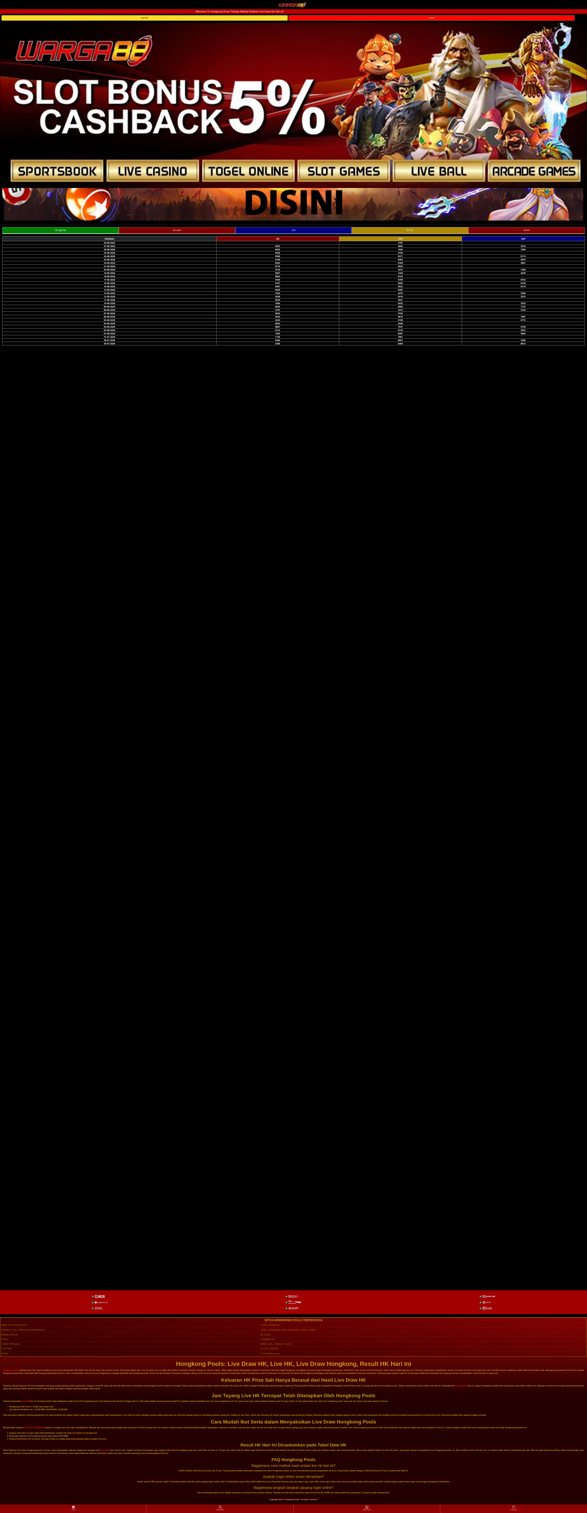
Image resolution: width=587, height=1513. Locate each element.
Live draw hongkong (34, 1427)
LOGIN (431, 18)
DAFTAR (144, 18)
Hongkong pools (11, 1370)
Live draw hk (461, 1386)
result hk (105, 1450)
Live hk (25, 1401)
